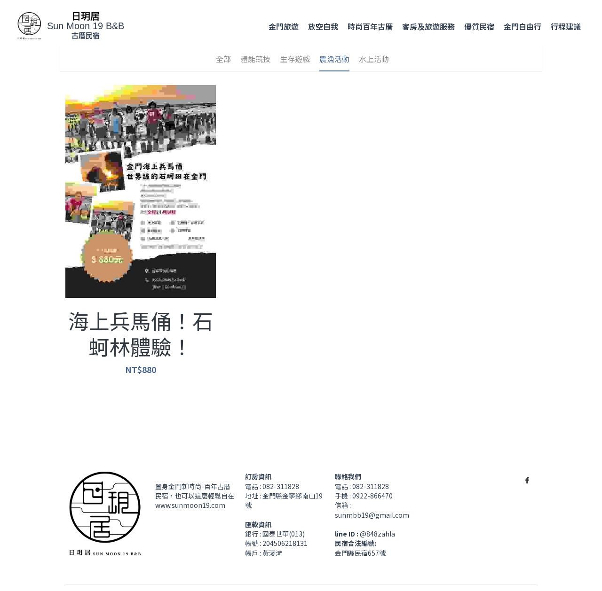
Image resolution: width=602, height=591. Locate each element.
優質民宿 (479, 26)
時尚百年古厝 (370, 26)
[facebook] (527, 442)
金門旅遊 (284, 26)
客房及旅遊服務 (428, 26)
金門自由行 (522, 26)
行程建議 (566, 26)
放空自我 (323, 26)
